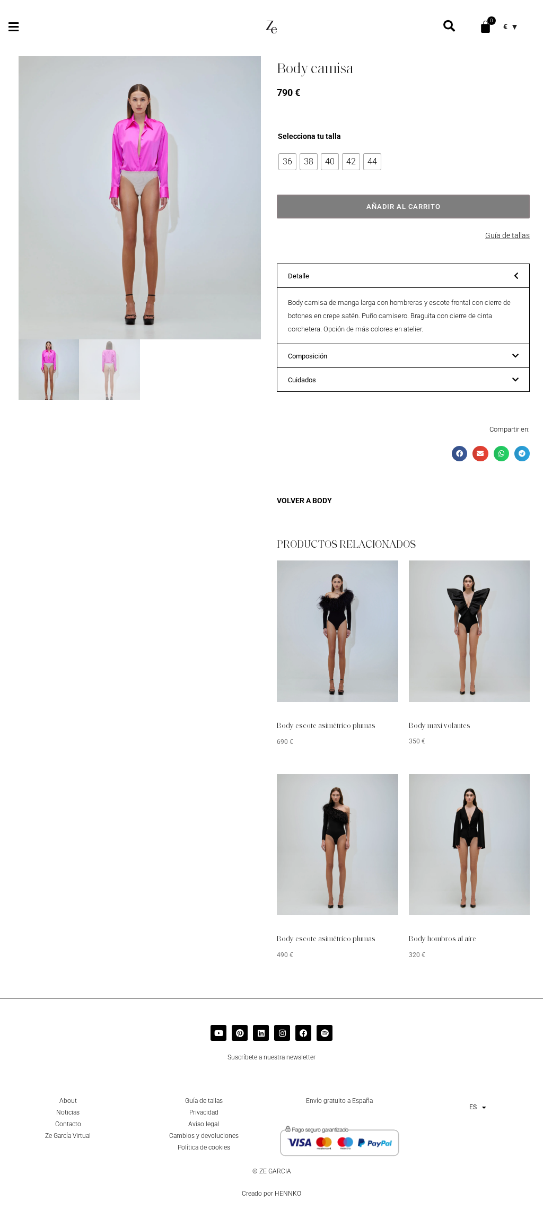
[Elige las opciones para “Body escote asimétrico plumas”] (374, 576)
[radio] (287, 162)
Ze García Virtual (68, 1135)
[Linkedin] (261, 1033)
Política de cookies (204, 1147)
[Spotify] (324, 1033)
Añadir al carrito (403, 207)
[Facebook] (303, 1033)
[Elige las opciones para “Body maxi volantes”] (505, 576)
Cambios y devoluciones (204, 1135)
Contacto (68, 1124)
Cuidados (302, 380)
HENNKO (288, 1193)
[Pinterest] (240, 1033)
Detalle (298, 276)
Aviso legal (203, 1124)
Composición (307, 356)
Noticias (68, 1112)
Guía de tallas (507, 235)
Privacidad (203, 1112)
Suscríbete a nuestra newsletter (271, 1057)
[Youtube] (218, 1033)
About (68, 1100)
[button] (13, 27)
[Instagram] (282, 1033)
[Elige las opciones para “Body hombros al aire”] (505, 790)
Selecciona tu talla (309, 136)
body (322, 500)
